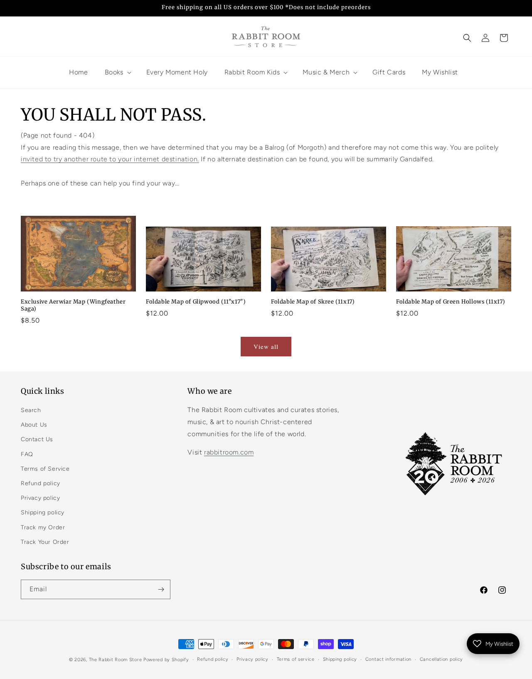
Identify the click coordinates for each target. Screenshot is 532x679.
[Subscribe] (161, 589)
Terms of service (296, 659)
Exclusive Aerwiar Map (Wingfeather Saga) (73, 305)
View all (266, 346)
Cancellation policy (441, 659)
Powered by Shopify (166, 659)
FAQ (27, 454)
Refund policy (40, 483)
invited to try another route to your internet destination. (110, 159)
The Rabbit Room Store (115, 659)
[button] (467, 38)
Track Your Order (45, 542)
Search (31, 410)
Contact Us (37, 439)
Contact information (388, 659)
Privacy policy (40, 497)
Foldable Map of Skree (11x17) (313, 302)
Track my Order (43, 527)
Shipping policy (42, 512)
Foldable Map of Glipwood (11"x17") (196, 302)
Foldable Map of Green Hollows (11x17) (450, 302)
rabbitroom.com (229, 452)
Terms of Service (45, 468)
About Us (34, 424)
